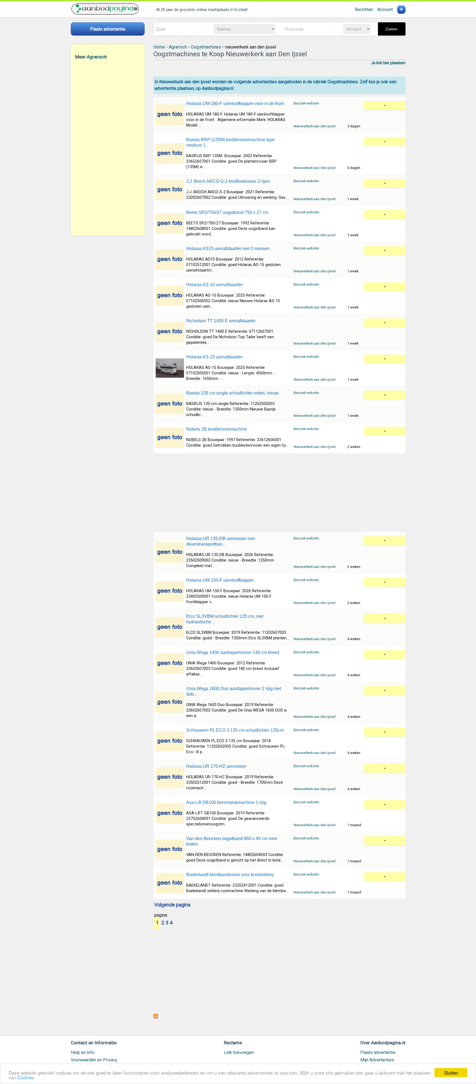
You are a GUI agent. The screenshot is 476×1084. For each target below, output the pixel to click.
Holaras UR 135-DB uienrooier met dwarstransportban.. (220, 541)
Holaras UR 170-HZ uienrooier (216, 766)
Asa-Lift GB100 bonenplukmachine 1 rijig (226, 802)
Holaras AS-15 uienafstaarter (214, 357)
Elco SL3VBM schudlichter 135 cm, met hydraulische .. (224, 619)
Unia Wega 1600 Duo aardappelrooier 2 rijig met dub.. (233, 691)
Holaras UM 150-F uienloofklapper (220, 580)
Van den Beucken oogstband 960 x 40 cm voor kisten (231, 841)
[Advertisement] (107, 147)
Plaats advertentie (378, 1052)
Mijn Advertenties (377, 1059)
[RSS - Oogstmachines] (155, 1016)
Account (385, 9)
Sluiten (451, 1072)
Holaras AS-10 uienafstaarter (214, 284)
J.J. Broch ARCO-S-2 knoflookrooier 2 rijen (228, 181)
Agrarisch (97, 57)
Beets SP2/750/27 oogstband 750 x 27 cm (227, 212)
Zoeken (391, 29)
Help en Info (82, 1052)
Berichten (364, 9)
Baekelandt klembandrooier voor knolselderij (230, 874)
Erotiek (240, 9)
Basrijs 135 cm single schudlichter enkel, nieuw (232, 393)
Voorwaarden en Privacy (94, 1059)
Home (159, 47)
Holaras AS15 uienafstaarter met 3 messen (228, 248)
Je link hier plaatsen (388, 63)
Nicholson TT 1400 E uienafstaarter (221, 320)
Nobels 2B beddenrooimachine (216, 429)
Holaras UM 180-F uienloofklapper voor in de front (235, 103)
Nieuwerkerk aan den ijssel (315, 126)
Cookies (25, 1077)
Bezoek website (306, 103)
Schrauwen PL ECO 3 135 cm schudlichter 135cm (235, 730)
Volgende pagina (172, 905)
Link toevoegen (239, 1052)
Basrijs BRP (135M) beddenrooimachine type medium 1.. (230, 142)
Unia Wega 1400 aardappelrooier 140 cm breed (232, 652)
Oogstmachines (206, 47)
